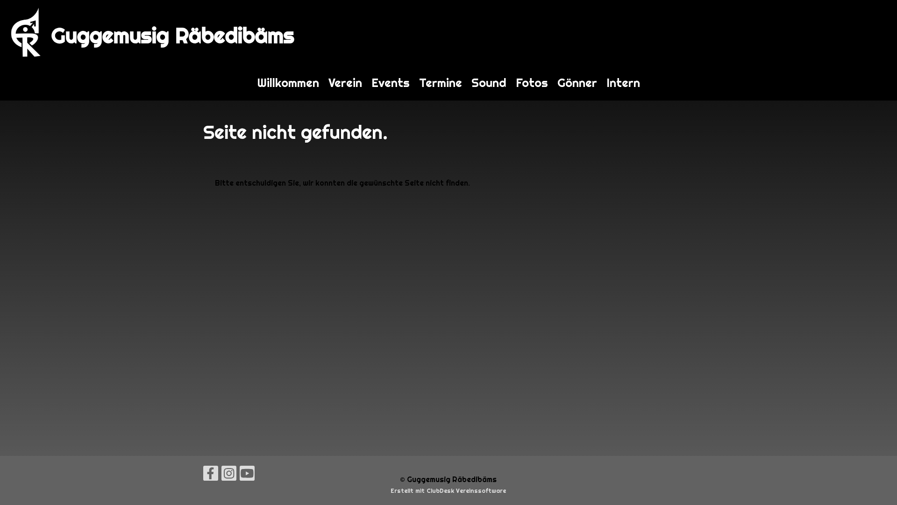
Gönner (577, 82)
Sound (488, 82)
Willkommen (288, 82)
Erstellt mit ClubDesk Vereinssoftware (448, 491)
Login (878, 32)
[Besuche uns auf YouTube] (247, 475)
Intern (623, 82)
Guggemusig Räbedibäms (172, 35)
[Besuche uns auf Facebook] (210, 475)
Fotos (532, 82)
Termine (440, 82)
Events (390, 82)
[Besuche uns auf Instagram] (228, 475)
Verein (345, 82)
